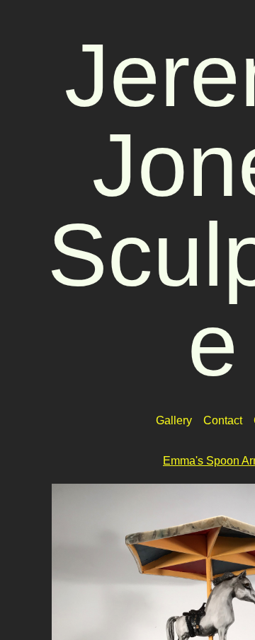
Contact (222, 420)
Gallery (174, 420)
